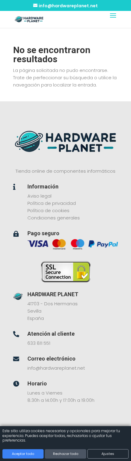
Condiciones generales (53, 218)
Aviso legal (39, 196)
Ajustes (107, 453)
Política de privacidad (51, 203)
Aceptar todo (23, 453)
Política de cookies (48, 210)
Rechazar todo (65, 453)
